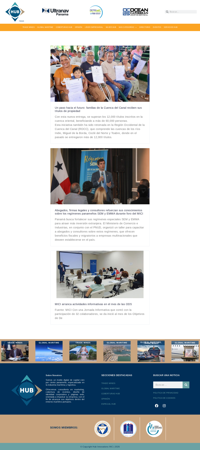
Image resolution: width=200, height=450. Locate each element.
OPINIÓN (78, 27)
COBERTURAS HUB (64, 27)
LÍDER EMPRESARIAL (94, 27)
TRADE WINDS (28, 27)
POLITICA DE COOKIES (164, 398)
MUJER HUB (111, 27)
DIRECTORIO (144, 27)
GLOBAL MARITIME (45, 27)
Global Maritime (110, 388)
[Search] (186, 384)
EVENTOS (157, 27)
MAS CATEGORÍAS (126, 27)
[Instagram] (164, 405)
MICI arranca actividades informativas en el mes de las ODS (93, 304)
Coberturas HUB (110, 394)
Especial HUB (108, 404)
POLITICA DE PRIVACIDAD (165, 393)
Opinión (105, 399)
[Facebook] (156, 405)
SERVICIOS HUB (171, 27)
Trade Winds (108, 383)
